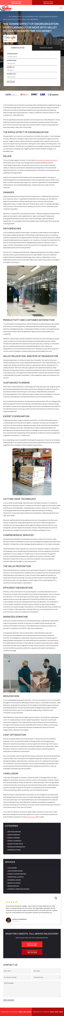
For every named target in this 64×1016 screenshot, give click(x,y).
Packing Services (13, 886)
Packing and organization (16, 847)
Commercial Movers (14, 880)
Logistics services (13, 835)
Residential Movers (13, 883)
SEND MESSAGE (8, 1000)
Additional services (14, 832)
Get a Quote (11, 82)
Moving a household (14, 841)
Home (5, 17)
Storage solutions (13, 850)
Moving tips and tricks (15, 844)
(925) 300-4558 (48, 2)
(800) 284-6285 (16, 2)
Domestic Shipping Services (16, 874)
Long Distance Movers (14, 871)
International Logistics (15, 877)
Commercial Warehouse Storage (18, 889)
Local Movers (12, 868)
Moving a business (13, 838)
